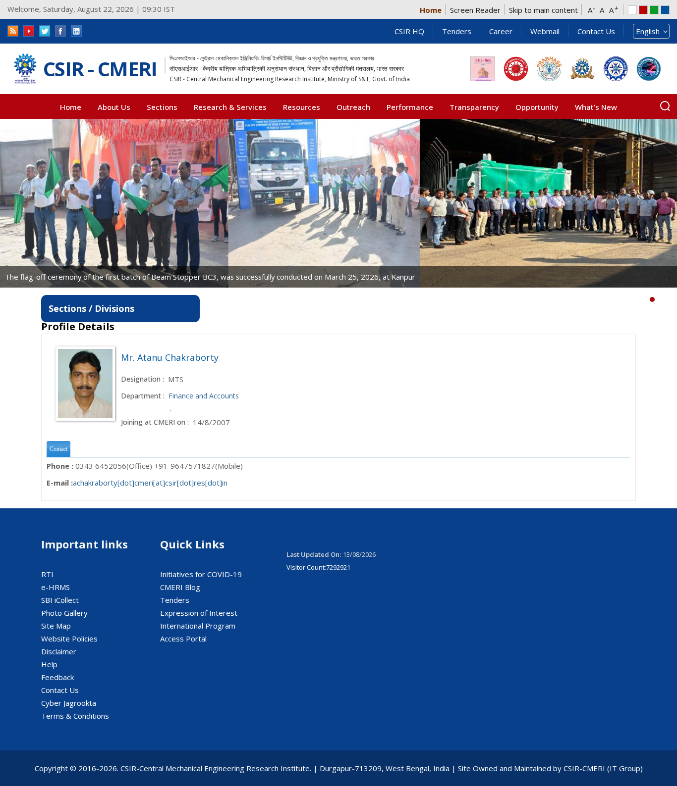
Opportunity (537, 107)
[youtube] (28, 31)
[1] (659, 299)
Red (643, 9)
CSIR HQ (409, 31)
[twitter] (44, 31)
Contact (58, 448)
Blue (665, 9)
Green (654, 9)
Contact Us (596, 31)
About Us (114, 107)
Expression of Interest (198, 613)
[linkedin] (76, 31)
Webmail (545, 31)
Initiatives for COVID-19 (201, 574)
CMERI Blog (180, 587)
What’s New (596, 107)
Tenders (456, 31)
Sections (162, 107)
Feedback (57, 677)
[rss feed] (12, 31)
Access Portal (183, 638)
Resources (301, 107)
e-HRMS (55, 587)
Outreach (353, 107)
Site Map (56, 626)
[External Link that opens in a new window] (482, 68)
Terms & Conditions (75, 716)
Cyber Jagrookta (68, 703)
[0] (652, 299)
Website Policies (69, 638)
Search (665, 106)
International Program (197, 626)
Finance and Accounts (204, 395)
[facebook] (60, 31)
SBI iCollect (60, 600)
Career (500, 31)
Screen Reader (475, 10)
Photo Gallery (64, 613)
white (632, 9)
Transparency (474, 107)
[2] (667, 299)
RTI (47, 574)
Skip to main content (543, 10)
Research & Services (230, 107)
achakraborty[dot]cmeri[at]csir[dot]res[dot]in (150, 483)
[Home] (25, 69)
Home (431, 10)
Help (49, 664)
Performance (410, 107)
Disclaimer (58, 651)
